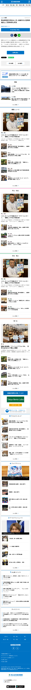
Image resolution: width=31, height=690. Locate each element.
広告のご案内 (4, 661)
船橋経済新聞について (6, 653)
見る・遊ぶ (12, 5)
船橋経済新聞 (15, 2)
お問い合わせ (4, 659)
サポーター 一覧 (15, 405)
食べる (7, 5)
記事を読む (15, 52)
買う (17, 5)
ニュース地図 (4, 17)
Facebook (13, 648)
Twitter (17, 648)
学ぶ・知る (28, 5)
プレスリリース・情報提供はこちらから (10, 655)
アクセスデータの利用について (8, 657)
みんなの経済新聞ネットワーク (15, 675)
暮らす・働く (22, 5)
